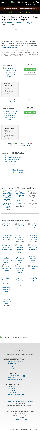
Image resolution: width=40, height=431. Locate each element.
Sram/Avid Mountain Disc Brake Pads (33, 237)
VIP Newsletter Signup (14, 379)
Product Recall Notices (14, 369)
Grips (10, 23)
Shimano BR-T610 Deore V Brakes (6, 301)
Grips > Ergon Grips (9, 161)
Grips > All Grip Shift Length (12, 157)
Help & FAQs (11, 388)
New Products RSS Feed (15, 376)
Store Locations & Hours (15, 361)
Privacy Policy (11, 365)
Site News (10, 378)
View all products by (20, 170)
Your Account (11, 390)
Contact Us (11, 386)
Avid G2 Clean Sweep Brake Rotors (33, 258)
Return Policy (11, 367)
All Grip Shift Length (23, 23)
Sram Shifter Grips (33, 279)
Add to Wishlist (30, 73)
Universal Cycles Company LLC (20, 401)
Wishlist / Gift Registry (14, 394)
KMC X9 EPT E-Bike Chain (7, 236)
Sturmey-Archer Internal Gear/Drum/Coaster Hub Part (7, 259)
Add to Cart (31, 69)
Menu (3, 23)
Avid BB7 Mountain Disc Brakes (6, 280)
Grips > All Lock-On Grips (11, 159)
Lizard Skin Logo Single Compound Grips (20, 281)
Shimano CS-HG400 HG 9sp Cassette (20, 237)
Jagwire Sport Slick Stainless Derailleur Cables (19, 259)
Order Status (11, 392)
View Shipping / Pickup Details (20, 102)
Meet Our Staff (12, 363)
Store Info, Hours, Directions (20, 419)
